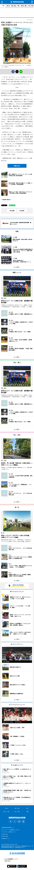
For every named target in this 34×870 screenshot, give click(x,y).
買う (19, 5)
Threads (23, 821)
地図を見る (17, 166)
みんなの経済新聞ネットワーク (17, 853)
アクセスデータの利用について (9, 831)
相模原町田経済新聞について (8, 827)
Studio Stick (6, 199)
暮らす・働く (24, 5)
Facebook (10, 821)
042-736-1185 (15, 81)
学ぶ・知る (31, 5)
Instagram (19, 821)
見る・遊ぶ (13, 5)
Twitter (15, 821)
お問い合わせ (5, 834)
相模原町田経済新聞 (17, 2)
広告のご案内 (5, 836)
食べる (8, 5)
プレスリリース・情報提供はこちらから (10, 829)
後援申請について (6, 838)
